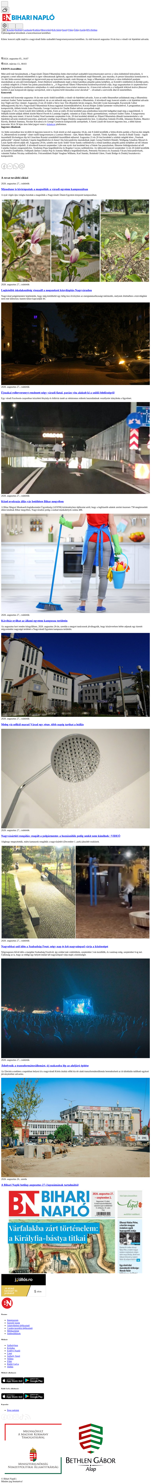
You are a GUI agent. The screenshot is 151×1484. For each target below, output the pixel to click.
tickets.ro (51, 124)
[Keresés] (4, 4)
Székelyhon (12, 1345)
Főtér (9, 1361)
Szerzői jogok (13, 1323)
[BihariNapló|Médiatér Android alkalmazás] (34, 1382)
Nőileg (10, 1358)
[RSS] (28, 1419)
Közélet (10, 30)
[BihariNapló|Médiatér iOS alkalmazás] (12, 1382)
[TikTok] (22, 1419)
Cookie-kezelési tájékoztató (20, 1328)
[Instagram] (16, 1419)
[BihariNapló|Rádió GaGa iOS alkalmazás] (12, 1398)
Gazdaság (27, 30)
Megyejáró (46, 30)
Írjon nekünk (13, 1410)
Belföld (18, 30)
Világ (70, 30)
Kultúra (36, 30)
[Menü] (11, 26)
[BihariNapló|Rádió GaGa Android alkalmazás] (34, 1398)
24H (4, 30)
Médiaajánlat (13, 1331)
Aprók (82, 30)
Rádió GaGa (13, 1364)
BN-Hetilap (91, 30)
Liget (9, 1353)
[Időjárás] (5, 10)
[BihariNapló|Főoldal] (60, 1476)
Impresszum (12, 1320)
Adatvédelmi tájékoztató (18, 1325)
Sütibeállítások (14, 1333)
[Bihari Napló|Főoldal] (28, 21)
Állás (76, 30)
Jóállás (10, 1366)
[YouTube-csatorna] (10, 1419)
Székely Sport (13, 1356)
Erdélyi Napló (13, 1350)
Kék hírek (56, 30)
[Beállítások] (4, 26)
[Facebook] (4, 1419)
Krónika (11, 1348)
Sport (64, 30)
